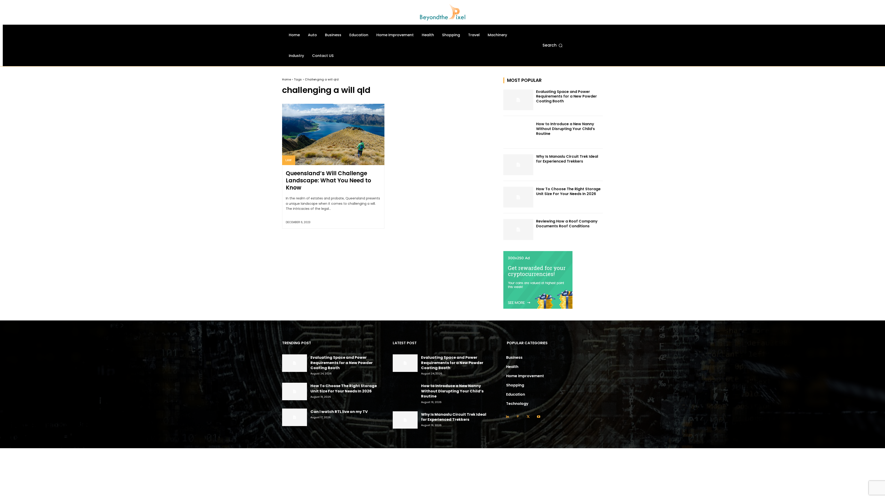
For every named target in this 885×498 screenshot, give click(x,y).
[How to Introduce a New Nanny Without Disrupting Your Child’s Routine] (518, 132)
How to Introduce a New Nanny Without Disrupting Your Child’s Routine (565, 128)
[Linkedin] (507, 417)
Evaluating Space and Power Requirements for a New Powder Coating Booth (566, 96)
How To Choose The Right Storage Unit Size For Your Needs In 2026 (568, 191)
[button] (553, 45)
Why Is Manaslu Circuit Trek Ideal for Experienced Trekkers (567, 159)
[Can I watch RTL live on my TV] (294, 417)
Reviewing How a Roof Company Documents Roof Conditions (567, 224)
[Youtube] (538, 417)
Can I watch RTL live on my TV (339, 411)
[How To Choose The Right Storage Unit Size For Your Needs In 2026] (518, 197)
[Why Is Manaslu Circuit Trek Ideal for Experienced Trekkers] (518, 164)
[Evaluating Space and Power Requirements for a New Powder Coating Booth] (518, 99)
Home (286, 79)
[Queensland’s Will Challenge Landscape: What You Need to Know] (333, 134)
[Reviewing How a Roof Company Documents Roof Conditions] (518, 229)
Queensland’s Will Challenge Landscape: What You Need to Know (328, 180)
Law (289, 160)
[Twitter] (528, 417)
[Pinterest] (518, 417)
